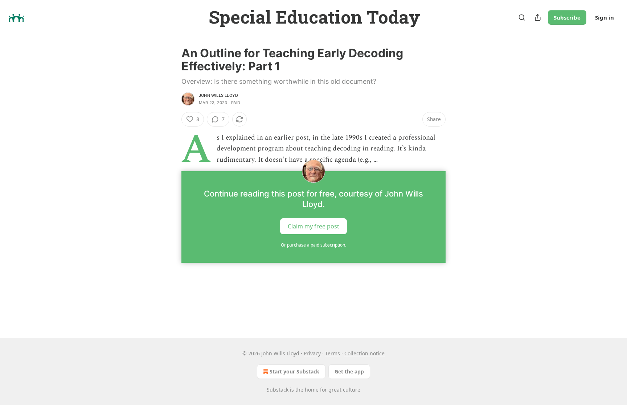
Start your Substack (294, 371)
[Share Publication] (537, 17)
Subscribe (567, 17)
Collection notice (364, 353)
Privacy (312, 353)
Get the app (349, 371)
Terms (332, 353)
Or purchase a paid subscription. (313, 245)
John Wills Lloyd (218, 95)
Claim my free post (313, 226)
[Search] (522, 17)
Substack (277, 389)
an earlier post (287, 137)
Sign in (604, 17)
